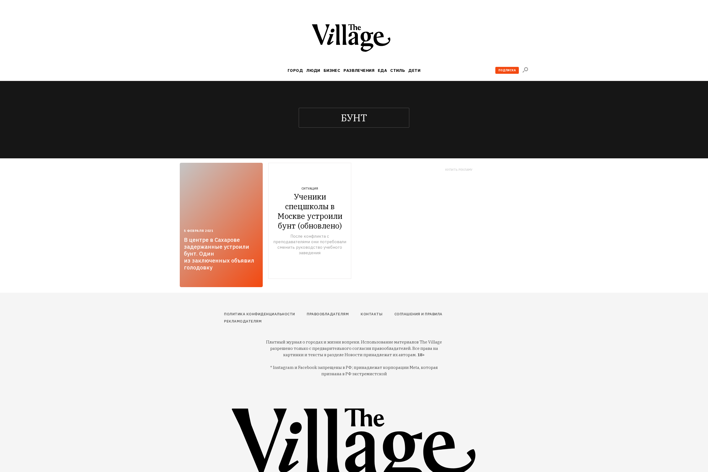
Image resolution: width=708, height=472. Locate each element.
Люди (313, 70)
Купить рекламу (459, 169)
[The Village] (354, 39)
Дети (414, 70)
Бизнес (332, 70)
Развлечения (358, 70)
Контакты (371, 314)
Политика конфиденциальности (259, 314)
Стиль (397, 70)
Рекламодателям (243, 321)
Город (295, 70)
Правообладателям (328, 314)
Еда (382, 70)
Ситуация (309, 188)
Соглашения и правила (418, 314)
